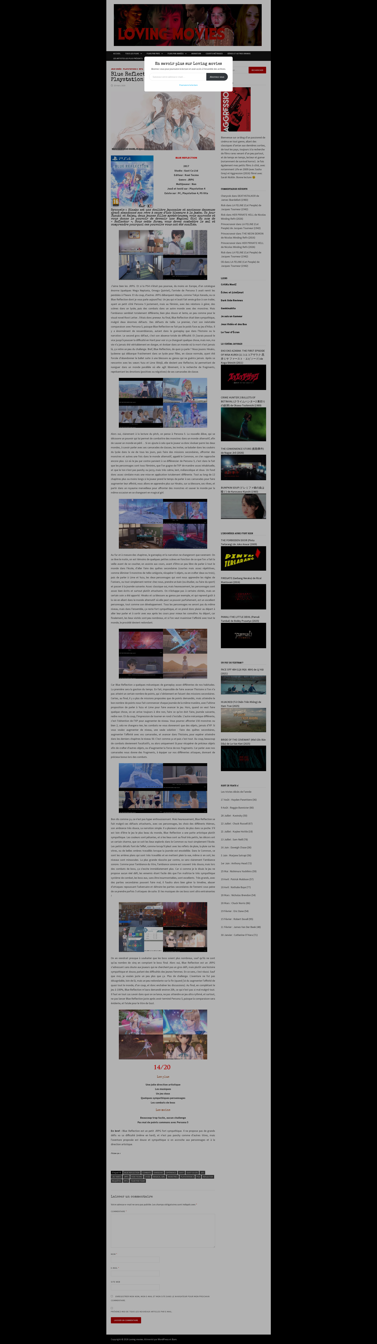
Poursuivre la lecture (188, 85)
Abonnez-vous (217, 76)
